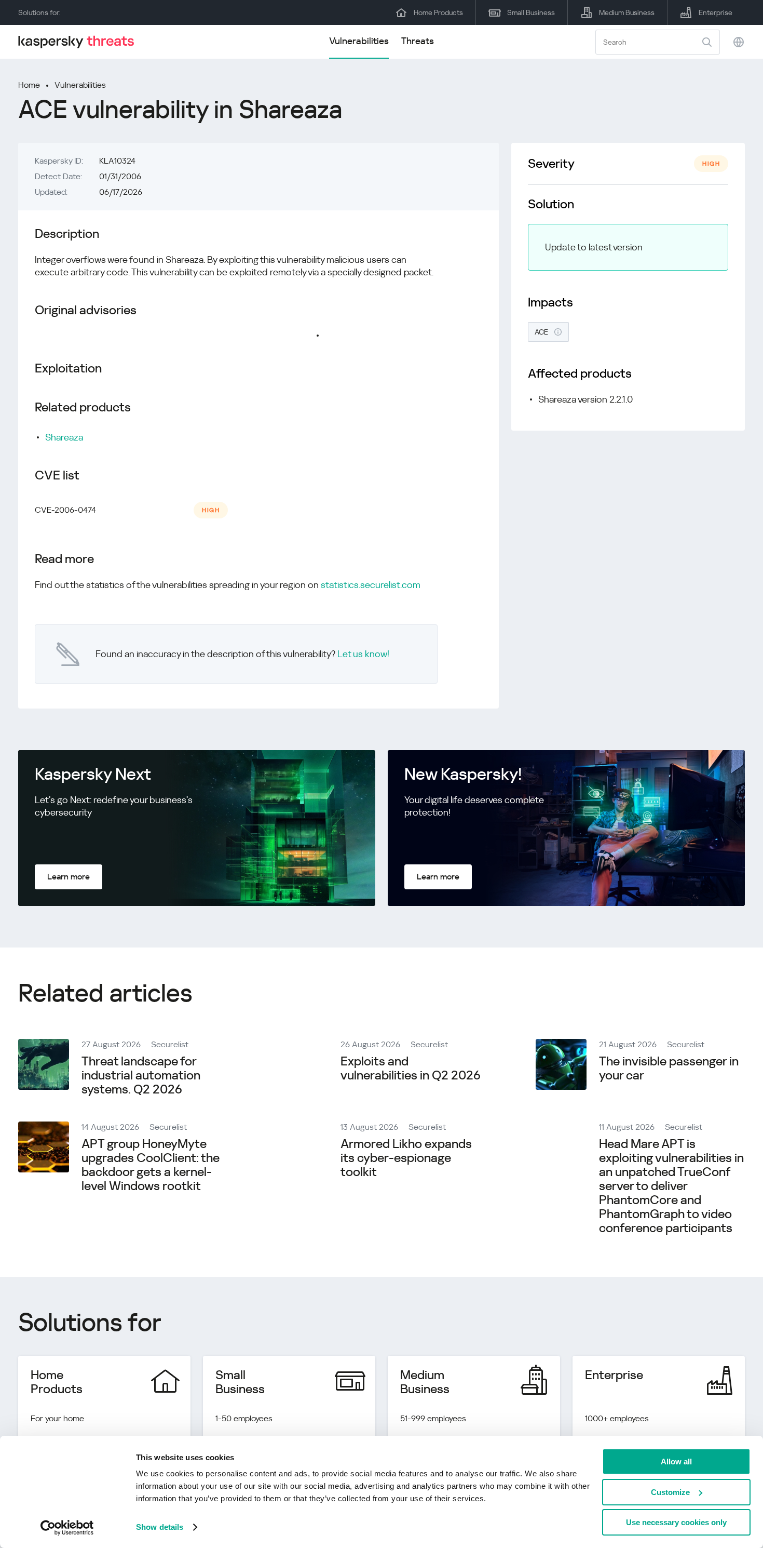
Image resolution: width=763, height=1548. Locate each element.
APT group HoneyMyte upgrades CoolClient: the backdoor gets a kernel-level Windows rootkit (150, 1165)
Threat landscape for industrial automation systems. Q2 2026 (140, 1075)
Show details (159, 1527)
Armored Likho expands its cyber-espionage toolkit (406, 1158)
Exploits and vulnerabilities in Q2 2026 (410, 1068)
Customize (670, 1492)
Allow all (676, 1461)
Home (29, 85)
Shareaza (64, 437)
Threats (417, 40)
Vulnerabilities (359, 40)
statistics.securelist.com (370, 584)
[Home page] (80, 41)
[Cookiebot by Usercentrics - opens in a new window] (67, 1528)
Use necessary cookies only (676, 1522)
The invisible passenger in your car (669, 1068)
